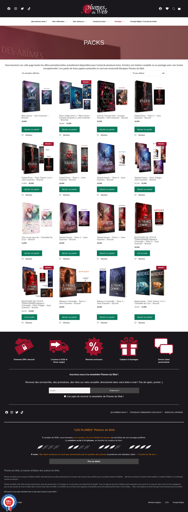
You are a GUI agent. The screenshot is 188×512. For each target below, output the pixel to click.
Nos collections (58, 21)
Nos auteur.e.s (78, 21)
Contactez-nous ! (99, 21)
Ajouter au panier (31, 129)
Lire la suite (142, 253)
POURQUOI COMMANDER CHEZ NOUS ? (146, 412)
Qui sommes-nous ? (39, 21)
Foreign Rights (178, 502)
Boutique (118, 21)
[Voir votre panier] (179, 8)
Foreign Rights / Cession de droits (143, 21)
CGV (167, 502)
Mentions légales (154, 502)
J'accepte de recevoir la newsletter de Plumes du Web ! (95, 396)
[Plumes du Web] (94, 8)
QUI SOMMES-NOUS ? (119, 412)
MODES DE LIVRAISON (174, 412)
